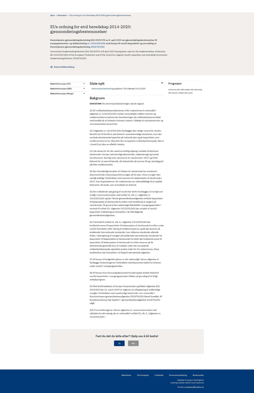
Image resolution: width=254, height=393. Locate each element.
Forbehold (159, 375)
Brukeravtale (198, 375)
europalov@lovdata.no (194, 387)
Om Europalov (143, 375)
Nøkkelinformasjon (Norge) (61, 93)
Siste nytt (97, 83)
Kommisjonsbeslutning (102, 88)
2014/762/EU (98, 46)
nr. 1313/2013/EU (96, 43)
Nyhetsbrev (126, 375)
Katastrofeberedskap (64, 67)
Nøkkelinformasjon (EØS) (61, 88)
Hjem (52, 15)
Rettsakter (62, 15)
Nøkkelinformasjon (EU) (60, 84)
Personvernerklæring (178, 375)
